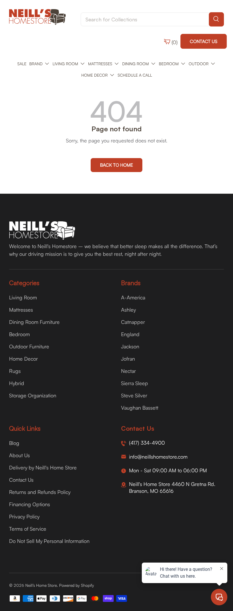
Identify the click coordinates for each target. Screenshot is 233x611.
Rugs (15, 371)
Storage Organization (32, 395)
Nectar (128, 371)
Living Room (23, 297)
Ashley (128, 309)
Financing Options (29, 504)
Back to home (116, 165)
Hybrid (16, 383)
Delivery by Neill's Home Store (43, 467)
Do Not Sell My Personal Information (49, 541)
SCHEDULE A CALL (135, 75)
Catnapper (133, 322)
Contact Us (203, 41)
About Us (19, 455)
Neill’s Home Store (41, 585)
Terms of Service (27, 529)
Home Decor (23, 358)
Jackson (130, 346)
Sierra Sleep (134, 383)
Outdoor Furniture (29, 346)
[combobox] (152, 19)
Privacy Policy (24, 516)
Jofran (128, 358)
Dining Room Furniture (34, 322)
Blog (14, 443)
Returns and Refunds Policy (39, 492)
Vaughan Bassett (139, 407)
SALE (21, 63)
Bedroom (19, 334)
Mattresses (21, 309)
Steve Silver (134, 395)
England (130, 334)
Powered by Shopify (76, 585)
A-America (133, 297)
